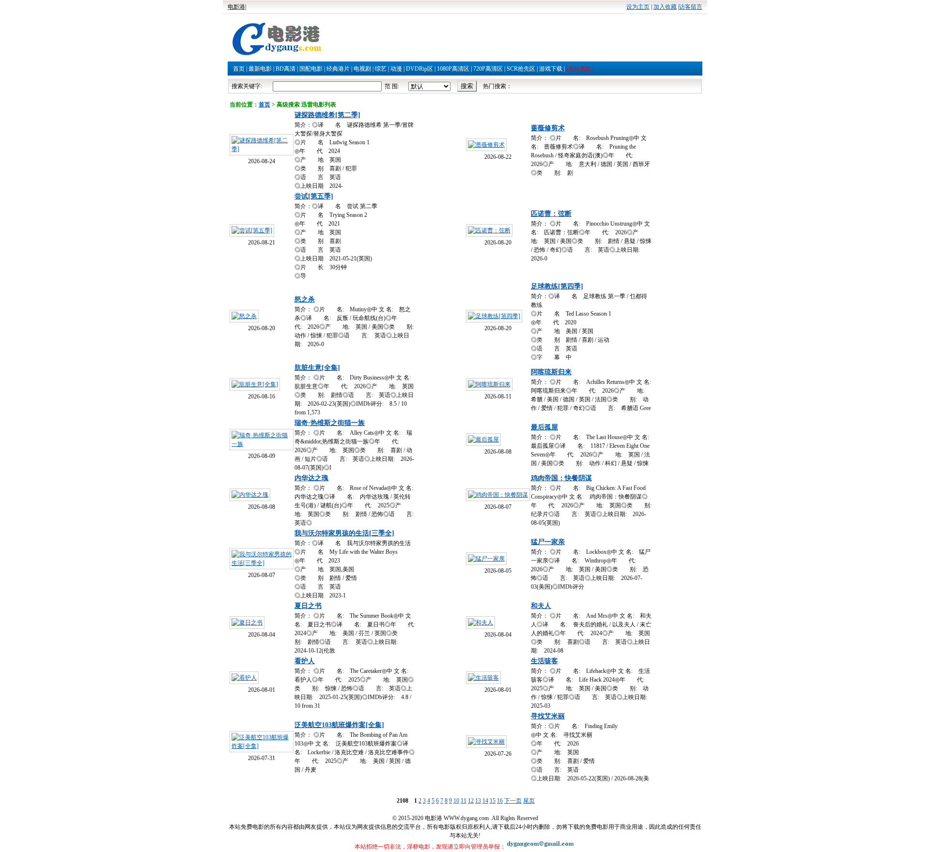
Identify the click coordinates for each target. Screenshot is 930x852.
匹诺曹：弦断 (551, 213)
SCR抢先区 (521, 68)
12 (471, 800)
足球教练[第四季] (557, 286)
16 (500, 800)
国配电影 (311, 68)
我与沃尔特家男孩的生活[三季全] (344, 533)
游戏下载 (550, 68)
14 (485, 800)
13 (478, 800)
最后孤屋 (544, 427)
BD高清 (285, 68)
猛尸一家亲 (548, 542)
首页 (239, 68)
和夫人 (541, 605)
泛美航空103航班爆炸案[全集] (339, 725)
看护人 (304, 661)
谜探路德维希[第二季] (327, 115)
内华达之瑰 (311, 478)
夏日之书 (308, 605)
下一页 (513, 800)
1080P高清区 (453, 68)
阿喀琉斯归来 (551, 372)
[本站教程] (579, 68)
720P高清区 (488, 68)
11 (463, 800)
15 (493, 800)
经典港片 (338, 68)
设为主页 (638, 6)
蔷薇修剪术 (548, 128)
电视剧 (362, 68)
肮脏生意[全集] (317, 367)
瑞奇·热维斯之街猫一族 (329, 422)
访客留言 (690, 6)
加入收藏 (665, 6)
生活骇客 (544, 661)
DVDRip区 (419, 68)
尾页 (529, 800)
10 (456, 800)
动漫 (396, 68)
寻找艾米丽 (548, 716)
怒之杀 (304, 299)
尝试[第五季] (313, 196)
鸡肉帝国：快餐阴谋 (561, 478)
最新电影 (260, 68)
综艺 (381, 68)
